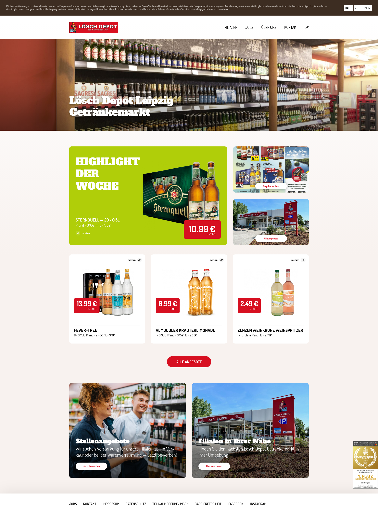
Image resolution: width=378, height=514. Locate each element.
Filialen (230, 27)
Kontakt (291, 27)
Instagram (258, 503)
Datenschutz (136, 503)
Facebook (235, 503)
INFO (348, 8)
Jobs (249, 27)
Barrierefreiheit (208, 503)
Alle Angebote (189, 361)
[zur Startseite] (93, 27)
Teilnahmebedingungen (170, 503)
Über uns (268, 27)
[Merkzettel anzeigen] (307, 27)
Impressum (111, 503)
